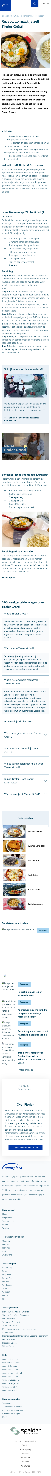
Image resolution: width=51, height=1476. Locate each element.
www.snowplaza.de (10, 1376)
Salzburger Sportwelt (11, 1322)
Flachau (5, 1281)
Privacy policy (25, 1449)
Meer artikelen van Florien (25, 1147)
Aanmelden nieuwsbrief (12, 1406)
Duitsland (6, 1244)
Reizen (5, 1224)
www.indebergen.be (10, 1383)
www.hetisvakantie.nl (10, 1362)
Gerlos (5, 1295)
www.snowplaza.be (10, 1369)
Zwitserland (7, 1255)
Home (4, 1214)
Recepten (39, 15)
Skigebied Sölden (9, 1343)
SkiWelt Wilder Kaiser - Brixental (15, 1312)
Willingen (6, 1292)
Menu (44, 3)
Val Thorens (7, 1285)
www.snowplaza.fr (9, 1390)
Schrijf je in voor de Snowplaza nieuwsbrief (21, 419)
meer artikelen (26, 1069)
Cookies (25, 1453)
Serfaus (5, 1288)
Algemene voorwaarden (25, 1441)
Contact (25, 1461)
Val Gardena (7, 1332)
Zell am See (7, 1278)
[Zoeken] (34, 3)
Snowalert (6, 1403)
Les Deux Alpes (8, 1339)
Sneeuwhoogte (8, 1221)
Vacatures (25, 1466)
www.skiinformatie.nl (10, 1366)
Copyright (25, 1445)
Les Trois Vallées (9, 1318)
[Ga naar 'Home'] (5, 5)
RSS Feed (6, 1417)
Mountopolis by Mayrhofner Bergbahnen (19, 1329)
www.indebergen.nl (10, 1359)
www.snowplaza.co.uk (11, 1380)
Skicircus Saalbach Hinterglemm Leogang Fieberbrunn (25, 1336)
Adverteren (25, 1457)
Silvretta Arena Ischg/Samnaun (15, 1315)
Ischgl (4, 1271)
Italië (4, 1251)
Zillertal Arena (8, 1346)
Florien (29, 15)
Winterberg (7, 1267)
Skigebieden (7, 1217)
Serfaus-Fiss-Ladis (10, 1325)
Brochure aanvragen (11, 1413)
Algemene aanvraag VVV (12, 1410)
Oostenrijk (6, 1241)
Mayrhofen (6, 1274)
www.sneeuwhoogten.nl (12, 1373)
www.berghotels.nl (9, 1387)
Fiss (3, 1299)
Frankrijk (6, 1248)
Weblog (5, 1228)
